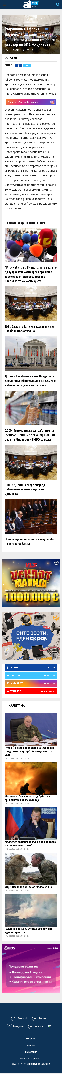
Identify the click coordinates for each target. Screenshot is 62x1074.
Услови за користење (31, 1058)
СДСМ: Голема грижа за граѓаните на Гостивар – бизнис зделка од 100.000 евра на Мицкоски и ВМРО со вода (30, 435)
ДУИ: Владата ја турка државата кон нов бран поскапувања (30, 328)
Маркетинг (31, 1052)
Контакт (31, 1045)
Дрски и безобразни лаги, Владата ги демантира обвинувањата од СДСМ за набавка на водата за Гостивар (30, 380)
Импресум (31, 1038)
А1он (13, 57)
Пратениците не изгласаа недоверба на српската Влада (29, 541)
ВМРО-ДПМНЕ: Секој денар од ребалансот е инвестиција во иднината (25, 489)
